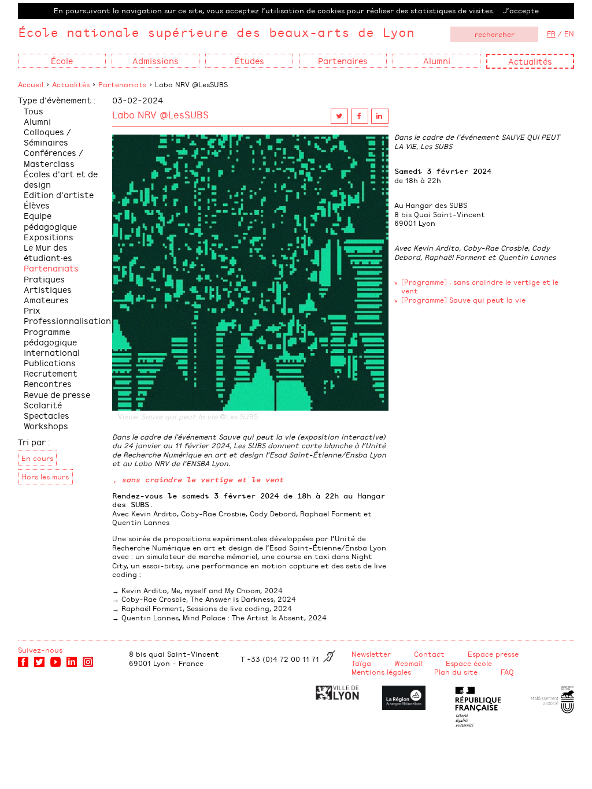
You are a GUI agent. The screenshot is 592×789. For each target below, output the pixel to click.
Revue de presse (57, 394)
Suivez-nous (40, 650)
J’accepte (521, 10)
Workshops (46, 425)
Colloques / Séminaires (47, 136)
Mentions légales (381, 672)
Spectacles (46, 415)
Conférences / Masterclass (53, 157)
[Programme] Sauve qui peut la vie (463, 300)
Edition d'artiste (59, 194)
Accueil (30, 84)
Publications (50, 362)
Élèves (37, 205)
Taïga (361, 663)
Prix (32, 310)
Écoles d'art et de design (61, 179)
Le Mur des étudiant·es (48, 252)
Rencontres (48, 383)
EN (569, 33)
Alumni (37, 121)
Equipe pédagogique (50, 220)
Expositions (48, 236)
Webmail (408, 663)
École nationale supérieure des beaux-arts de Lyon (216, 32)
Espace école (469, 663)
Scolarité (43, 405)
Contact (429, 654)
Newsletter (371, 654)
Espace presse (493, 654)
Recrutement (50, 373)
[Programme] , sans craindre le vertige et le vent (479, 286)
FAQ (507, 672)
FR (551, 33)
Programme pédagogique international (52, 341)
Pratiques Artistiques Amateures (48, 289)
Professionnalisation (67, 320)
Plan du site (456, 672)
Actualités (530, 61)
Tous (33, 111)
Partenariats (122, 84)
